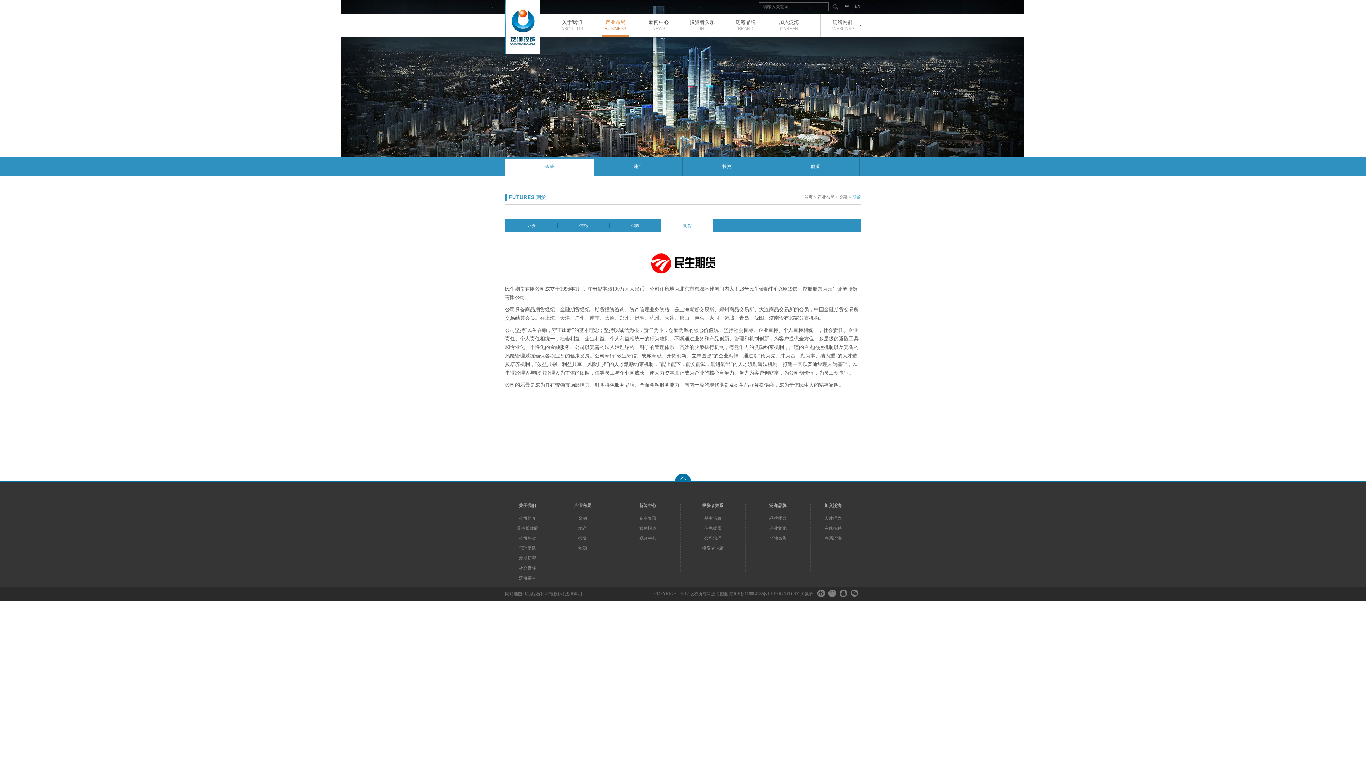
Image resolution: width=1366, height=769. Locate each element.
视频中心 (647, 538)
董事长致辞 (527, 528)
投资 (726, 166)
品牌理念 (778, 518)
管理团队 (527, 548)
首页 (808, 197)
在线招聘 (833, 528)
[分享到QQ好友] (843, 593)
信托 (583, 225)
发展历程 (527, 558)
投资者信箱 (713, 548)
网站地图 (513, 593)
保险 (635, 225)
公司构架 (527, 538)
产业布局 (826, 197)
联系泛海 (833, 538)
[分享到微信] (854, 593)
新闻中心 (647, 505)
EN (858, 6)
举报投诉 (553, 593)
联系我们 (533, 593)
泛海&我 (778, 538)
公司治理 (712, 538)
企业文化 (778, 528)
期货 (856, 197)
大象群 (806, 593)
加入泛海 (833, 505)
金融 (549, 166)
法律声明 (573, 593)
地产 (638, 166)
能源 (815, 166)
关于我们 (527, 505)
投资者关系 (713, 505)
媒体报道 (647, 528)
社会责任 (527, 568)
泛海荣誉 (527, 578)
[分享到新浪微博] (821, 593)
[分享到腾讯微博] (832, 593)
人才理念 (833, 518)
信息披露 (712, 528)
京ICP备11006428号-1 (749, 593)
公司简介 (527, 518)
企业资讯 (647, 518)
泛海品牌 (778, 505)
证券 (531, 225)
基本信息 (712, 518)
